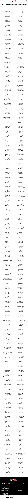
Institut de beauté (22, 483)
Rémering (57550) (7, 356)
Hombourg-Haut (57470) (20, 210)
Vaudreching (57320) (20, 435)
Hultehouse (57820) (7, 215)
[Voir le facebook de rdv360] (18, 491)
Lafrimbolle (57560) (20, 236)
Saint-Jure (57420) (7, 385)
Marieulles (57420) (20, 278)
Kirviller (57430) (7, 232)
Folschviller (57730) (20, 144)
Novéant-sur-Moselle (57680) (7, 321)
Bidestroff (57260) (7, 58)
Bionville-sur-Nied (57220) (7, 61)
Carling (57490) (21, 84)
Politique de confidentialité (5, 488)
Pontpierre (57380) (20, 342)
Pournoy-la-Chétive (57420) (20, 344)
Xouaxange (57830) (20, 468)
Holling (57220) (7, 209)
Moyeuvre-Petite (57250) (7, 307)
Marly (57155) (20, 279)
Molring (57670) (7, 293)
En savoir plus (12, 497)
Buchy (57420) (7, 80)
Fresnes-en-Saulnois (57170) (20, 153)
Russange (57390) (20, 376)
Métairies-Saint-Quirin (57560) (21, 287)
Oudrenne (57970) (20, 330)
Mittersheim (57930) (20, 292)
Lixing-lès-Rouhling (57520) (20, 256)
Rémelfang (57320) (20, 353)
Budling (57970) (7, 81)
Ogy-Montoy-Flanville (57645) (7, 301)
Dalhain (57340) (21, 109)
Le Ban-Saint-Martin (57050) (7, 39)
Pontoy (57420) (7, 342)
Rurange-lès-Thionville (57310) (7, 376)
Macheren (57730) (7, 269)
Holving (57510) (20, 209)
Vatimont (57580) (7, 435)
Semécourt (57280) (20, 402)
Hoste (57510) (7, 214)
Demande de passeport (5, 493)
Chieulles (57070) (20, 95)
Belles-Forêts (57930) (20, 61)
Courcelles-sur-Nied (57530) (20, 104)
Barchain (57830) (20, 39)
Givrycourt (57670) (7, 159)
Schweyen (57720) (20, 399)
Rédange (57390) (20, 352)
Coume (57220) (21, 103)
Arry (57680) (20, 26)
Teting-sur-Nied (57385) (20, 416)
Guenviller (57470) (20, 173)
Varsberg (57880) (7, 434)
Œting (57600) (7, 325)
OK (7, 497)
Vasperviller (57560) (20, 434)
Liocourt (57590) (20, 255)
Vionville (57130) (7, 449)
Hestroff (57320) (7, 205)
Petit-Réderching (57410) (20, 333)
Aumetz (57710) (7, 34)
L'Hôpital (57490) (20, 213)
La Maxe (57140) (20, 282)
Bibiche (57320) (7, 57)
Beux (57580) (20, 54)
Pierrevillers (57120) (20, 338)
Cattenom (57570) (7, 85)
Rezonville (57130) (7, 361)
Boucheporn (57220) (20, 66)
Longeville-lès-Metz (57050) (20, 259)
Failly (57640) (7, 132)
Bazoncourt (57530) (7, 43)
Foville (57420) (7, 149)
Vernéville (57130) (7, 440)
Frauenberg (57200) (20, 150)
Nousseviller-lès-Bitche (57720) (7, 320)
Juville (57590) (20, 224)
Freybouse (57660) (7, 154)
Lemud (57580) (7, 247)
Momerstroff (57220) (20, 293)
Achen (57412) (7, 12)
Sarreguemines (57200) (7, 394)
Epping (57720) (21, 126)
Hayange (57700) (7, 195)
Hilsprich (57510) (20, 206)
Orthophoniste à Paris (5, 494)
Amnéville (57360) (20, 20)
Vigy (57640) (7, 445)
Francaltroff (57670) (20, 149)
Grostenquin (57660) (7, 168)
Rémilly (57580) (7, 357)
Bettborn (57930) (20, 52)
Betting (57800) (21, 53)
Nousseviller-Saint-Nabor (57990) (20, 320)
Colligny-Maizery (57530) (20, 99)
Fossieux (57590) (20, 146)
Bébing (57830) (21, 43)
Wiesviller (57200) (7, 462)
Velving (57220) (7, 439)
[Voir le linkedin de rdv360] (23, 491)
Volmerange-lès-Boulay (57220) (20, 453)
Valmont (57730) (7, 430)
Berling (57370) (21, 48)
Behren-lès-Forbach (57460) (20, 44)
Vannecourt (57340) (7, 431)
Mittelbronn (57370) (7, 292)
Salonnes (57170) (7, 390)
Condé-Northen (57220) (20, 100)
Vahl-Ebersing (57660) (21, 426)
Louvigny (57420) (7, 265)
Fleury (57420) (7, 141)
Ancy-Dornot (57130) (20, 21)
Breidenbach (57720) (7, 75)
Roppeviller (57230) (7, 371)
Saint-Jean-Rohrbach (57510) (7, 384)
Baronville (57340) (7, 40)
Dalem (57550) (7, 109)
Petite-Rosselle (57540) (21, 334)
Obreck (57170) (21, 324)
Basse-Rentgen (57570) (7, 358)
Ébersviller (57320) (7, 121)
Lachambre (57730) (7, 236)
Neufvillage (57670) (20, 312)
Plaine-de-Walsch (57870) (7, 339)
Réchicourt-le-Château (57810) (7, 352)
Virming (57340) (20, 449)
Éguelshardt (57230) (7, 122)
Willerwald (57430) (20, 462)
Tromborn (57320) (7, 425)
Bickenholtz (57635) (20, 57)
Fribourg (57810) (7, 155)
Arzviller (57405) (7, 29)
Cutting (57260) (21, 107)
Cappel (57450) (7, 84)
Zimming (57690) (7, 472)
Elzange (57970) (20, 123)
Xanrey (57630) (21, 467)
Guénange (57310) (20, 172)
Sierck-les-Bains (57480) (20, 404)
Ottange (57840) (20, 329)
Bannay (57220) (21, 38)
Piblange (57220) (7, 338)
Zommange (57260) (20, 472)
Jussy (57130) (20, 223)
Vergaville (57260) (20, 439)
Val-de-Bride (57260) (7, 173)
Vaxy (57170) (20, 436)
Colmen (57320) (7, 100)
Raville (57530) (20, 351)
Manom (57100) (20, 275)
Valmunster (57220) (20, 430)
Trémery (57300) (7, 422)
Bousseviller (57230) (20, 71)
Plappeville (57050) (20, 339)
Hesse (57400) (20, 204)
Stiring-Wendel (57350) (21, 411)
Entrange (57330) (7, 126)
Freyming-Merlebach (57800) (20, 154)
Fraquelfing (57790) (7, 150)
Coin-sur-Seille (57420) (7, 99)
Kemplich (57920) (7, 228)
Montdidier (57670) (7, 298)
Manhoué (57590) (7, 275)
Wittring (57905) (20, 463)
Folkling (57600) (7, 144)
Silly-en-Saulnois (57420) (7, 407)
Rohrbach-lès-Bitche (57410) (20, 367)
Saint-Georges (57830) (7, 381)
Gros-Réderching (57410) (20, 167)
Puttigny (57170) (7, 348)
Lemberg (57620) (7, 246)
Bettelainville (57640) (7, 53)
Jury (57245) (7, 223)
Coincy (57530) (7, 98)
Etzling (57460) (7, 131)
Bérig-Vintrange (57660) (7, 48)
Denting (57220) (7, 113)
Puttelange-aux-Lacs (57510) (7, 347)
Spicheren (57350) (7, 411)
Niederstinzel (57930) (20, 315)
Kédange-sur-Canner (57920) (20, 227)
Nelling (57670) (21, 310)
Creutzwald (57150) (7, 107)
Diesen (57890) (20, 473)
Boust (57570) (7, 72)
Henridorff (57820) (20, 200)
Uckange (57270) (7, 426)
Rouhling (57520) (7, 374)
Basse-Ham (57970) (20, 182)
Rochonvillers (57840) (7, 366)
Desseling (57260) (20, 113)
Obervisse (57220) (7, 324)
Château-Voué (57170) (21, 90)
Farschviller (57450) (7, 135)
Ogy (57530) (20, 325)
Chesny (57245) (21, 94)
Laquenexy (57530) (20, 242)
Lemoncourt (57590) (20, 246)
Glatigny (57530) (20, 159)
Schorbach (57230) (20, 398)
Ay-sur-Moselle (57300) (7, 35)
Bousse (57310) (7, 71)
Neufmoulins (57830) (7, 312)
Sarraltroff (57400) (7, 393)
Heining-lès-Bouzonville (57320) (20, 196)
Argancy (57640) (20, 25)
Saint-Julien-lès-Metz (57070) (20, 384)
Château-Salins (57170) (7, 90)
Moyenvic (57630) (7, 306)
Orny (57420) (20, 328)
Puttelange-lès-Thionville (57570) (20, 347)
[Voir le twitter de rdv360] (21, 491)
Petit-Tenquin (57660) (7, 334)
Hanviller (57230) (7, 187)
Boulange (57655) (7, 67)
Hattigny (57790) (7, 192)
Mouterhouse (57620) (20, 305)
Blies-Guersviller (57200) (7, 66)
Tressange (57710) (20, 422)
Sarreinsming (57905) (20, 394)
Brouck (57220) (7, 77)
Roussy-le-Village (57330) (7, 375)
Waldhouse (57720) (7, 458)
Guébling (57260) (7, 172)
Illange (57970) (7, 218)
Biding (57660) (20, 58)
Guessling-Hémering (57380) (20, 176)
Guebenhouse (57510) (7, 169)
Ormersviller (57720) (7, 328)
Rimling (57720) (7, 365)
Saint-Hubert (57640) (20, 381)
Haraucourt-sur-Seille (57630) (21, 187)
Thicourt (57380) (20, 417)
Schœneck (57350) (7, 398)
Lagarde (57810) (7, 237)
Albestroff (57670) (20, 15)
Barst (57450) (20, 40)
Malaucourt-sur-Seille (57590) (7, 273)
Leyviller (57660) (7, 251)
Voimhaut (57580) (7, 453)
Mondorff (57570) (20, 296)
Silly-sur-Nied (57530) (20, 407)
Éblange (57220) (20, 121)
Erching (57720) (7, 127)
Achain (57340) (21, 11)
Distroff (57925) (21, 117)
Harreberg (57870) (7, 190)
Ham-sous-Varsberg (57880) (7, 183)
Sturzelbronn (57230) (7, 412)
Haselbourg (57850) (7, 191)
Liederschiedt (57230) (20, 252)
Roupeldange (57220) (20, 374)
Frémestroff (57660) (7, 153)
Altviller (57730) (20, 17)
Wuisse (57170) (7, 467)
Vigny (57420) (20, 444)
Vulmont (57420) (20, 457)
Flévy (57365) (20, 141)
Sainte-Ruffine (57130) (20, 389)
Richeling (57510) (20, 362)
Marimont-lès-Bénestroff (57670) (7, 279)
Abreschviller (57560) (7, 11)
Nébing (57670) (7, 310)
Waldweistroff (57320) (20, 458)
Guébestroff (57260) (20, 169)
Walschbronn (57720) (20, 459)
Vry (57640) (7, 457)
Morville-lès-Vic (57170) (20, 302)
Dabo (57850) (20, 108)
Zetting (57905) (7, 471)
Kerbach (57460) (20, 228)
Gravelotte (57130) (7, 164)
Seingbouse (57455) (7, 402)
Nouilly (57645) (21, 319)
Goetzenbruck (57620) (7, 160)
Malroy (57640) (7, 274)
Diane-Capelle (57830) (21, 114)
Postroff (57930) (20, 343)
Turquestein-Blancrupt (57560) (20, 425)
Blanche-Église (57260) (20, 63)
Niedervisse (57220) (7, 316)
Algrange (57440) (7, 16)
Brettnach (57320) (7, 76)
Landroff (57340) (20, 238)
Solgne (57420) (7, 408)
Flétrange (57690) (20, 140)
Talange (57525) (7, 413)
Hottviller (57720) (20, 214)
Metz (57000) (20, 288)
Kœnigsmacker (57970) (20, 233)
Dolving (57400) (7, 118)
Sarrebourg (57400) (20, 393)
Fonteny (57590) (7, 145)
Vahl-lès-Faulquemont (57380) (20, 427)
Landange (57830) (7, 238)
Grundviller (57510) (20, 168)
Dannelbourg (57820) (7, 112)
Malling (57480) (21, 273)
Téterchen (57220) (7, 416)
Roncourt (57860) (20, 370)
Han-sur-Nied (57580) (20, 186)
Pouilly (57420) (7, 344)
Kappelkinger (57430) (7, 227)
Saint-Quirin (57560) (7, 389)
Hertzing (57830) (7, 204)
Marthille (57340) (7, 282)
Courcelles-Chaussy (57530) (7, 104)
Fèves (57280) (20, 136)
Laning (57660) (7, 242)
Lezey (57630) (20, 251)
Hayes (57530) (20, 195)
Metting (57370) (7, 288)
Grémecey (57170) (20, 164)
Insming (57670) (20, 219)
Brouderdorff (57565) (20, 77)
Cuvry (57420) (7, 108)
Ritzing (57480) (20, 365)
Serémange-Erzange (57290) (7, 403)
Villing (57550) (7, 448)
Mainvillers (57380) (20, 269)
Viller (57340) (20, 445)
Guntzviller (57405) (20, 178)
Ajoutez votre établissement (6, 483)
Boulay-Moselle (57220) (20, 67)
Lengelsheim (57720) (20, 247)
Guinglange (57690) (7, 177)
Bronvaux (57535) (20, 76)
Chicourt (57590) (7, 95)
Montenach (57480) (20, 298)
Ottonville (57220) (7, 330)
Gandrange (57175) (20, 155)
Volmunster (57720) (20, 454)
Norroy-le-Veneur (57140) (7, 319)
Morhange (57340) (20, 301)
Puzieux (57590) (20, 348)
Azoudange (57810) (20, 35)
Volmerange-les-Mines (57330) (7, 454)
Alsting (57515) (20, 16)
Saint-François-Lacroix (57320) (20, 380)
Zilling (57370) (20, 471)
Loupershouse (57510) (7, 264)
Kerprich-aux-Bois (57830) (20, 229)
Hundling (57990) (20, 215)
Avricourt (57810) (20, 34)
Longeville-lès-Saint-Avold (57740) (7, 260)
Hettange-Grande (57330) (20, 205)
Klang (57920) (20, 232)
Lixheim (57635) (7, 256)
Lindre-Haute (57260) (7, 255)
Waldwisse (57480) (7, 459)
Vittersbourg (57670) (20, 450)
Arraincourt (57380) (7, 25)
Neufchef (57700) (7, 311)
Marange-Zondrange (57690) (7, 278)
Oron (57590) (7, 329)
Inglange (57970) (7, 219)
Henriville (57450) (7, 201)
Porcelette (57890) (7, 343)
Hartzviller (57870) (20, 190)
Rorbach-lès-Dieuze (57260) (20, 371)
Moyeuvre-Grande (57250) (20, 306)
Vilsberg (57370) (20, 448)
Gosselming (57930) (20, 163)
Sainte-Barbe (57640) (20, 379)
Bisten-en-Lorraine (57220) (7, 62)
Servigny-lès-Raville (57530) (20, 403)
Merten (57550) (7, 287)
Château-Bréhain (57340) (7, 89)
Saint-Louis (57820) (20, 385)
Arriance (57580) (7, 26)
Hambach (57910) (20, 183)
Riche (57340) (7, 362)
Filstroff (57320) (21, 137)
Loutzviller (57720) (20, 264)
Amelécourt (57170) (7, 20)
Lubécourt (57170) (20, 265)
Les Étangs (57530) (7, 130)
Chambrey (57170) (7, 86)
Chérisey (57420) (7, 94)
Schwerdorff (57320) (7, 399)
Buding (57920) (21, 80)
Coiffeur (21, 484)
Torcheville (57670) (7, 421)
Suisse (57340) (20, 412)
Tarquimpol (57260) (20, 413)
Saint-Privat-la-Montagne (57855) (20, 388)
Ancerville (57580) (7, 21)
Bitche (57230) (7, 63)
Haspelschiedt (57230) (21, 191)
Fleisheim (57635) (7, 140)
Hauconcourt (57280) (20, 192)
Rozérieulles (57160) (20, 375)
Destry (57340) (7, 114)
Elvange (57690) (7, 123)
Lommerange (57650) (7, 259)
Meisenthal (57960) (20, 284)
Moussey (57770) (7, 305)
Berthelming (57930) (20, 49)
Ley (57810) (20, 250)
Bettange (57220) (7, 52)
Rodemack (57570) (7, 367)
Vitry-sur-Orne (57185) (7, 450)
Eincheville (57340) (20, 122)
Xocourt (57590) (7, 468)
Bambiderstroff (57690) (7, 38)
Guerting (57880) (7, 176)
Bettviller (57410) (7, 54)
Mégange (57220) (7, 284)
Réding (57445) (7, 353)
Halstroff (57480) (7, 182)
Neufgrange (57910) (20, 311)
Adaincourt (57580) (20, 12)
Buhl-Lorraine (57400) (20, 81)
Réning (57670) (21, 357)
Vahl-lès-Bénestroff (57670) (7, 427)
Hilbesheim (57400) (7, 206)
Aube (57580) (7, 31)
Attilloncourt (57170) (20, 30)
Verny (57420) (20, 440)
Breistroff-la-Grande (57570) (20, 75)
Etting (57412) (20, 130)
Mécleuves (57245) (20, 283)
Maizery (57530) (20, 270)
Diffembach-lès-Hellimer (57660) (7, 117)
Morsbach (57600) (7, 302)
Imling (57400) (20, 218)
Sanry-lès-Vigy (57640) (20, 390)
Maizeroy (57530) (7, 270)
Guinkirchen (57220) (20, 177)
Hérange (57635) (20, 201)
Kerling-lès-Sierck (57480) (7, 229)
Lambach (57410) (20, 237)
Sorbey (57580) (21, 408)
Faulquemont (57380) (20, 135)
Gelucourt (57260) (7, 158)
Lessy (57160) (7, 250)
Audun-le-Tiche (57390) (20, 31)
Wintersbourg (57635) (7, 463)
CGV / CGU (3, 487)
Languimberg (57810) (20, 241)
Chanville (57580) (20, 86)
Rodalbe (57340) (20, 366)
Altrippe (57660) (7, 17)
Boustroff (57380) (20, 72)
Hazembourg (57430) (7, 196)
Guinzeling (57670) (7, 178)
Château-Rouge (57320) (20, 89)
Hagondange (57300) (7, 181)
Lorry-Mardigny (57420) (20, 261)
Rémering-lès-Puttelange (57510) (20, 356)
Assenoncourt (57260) (7, 30)
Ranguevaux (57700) (7, 351)
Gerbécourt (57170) (20, 158)
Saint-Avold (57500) (7, 379)
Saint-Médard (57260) (7, 388)
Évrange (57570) (20, 131)
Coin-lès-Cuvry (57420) (20, 98)
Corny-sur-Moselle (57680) (7, 103)
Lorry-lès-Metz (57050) (7, 261)
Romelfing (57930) (7, 370)
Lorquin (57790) (20, 260)
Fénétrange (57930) (7, 136)
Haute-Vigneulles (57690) (7, 444)
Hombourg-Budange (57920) (7, 210)
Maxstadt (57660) (7, 283)
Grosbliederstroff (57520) (7, 167)
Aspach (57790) (20, 29)
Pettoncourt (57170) (7, 335)
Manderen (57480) (20, 274)
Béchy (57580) (7, 44)
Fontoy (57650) (21, 145)
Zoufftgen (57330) (7, 473)
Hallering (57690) (20, 181)
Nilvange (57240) (20, 316)
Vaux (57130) (7, 436)
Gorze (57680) (7, 163)
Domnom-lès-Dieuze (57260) (20, 118)
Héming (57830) (7, 200)
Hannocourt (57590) (7, 186)
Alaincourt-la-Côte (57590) (7, 15)
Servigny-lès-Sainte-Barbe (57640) (7, 404)
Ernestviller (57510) (20, 127)
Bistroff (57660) (21, 62)
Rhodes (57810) (21, 361)
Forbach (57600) (7, 146)
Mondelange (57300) (7, 296)
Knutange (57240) (7, 233)
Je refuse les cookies (19, 497)
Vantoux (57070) (20, 431)
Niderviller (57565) (7, 315)
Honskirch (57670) (7, 213)
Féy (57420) (7, 137)
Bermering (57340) (7, 49)
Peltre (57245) (7, 333)
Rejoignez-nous (4, 484)
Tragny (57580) (21, 421)
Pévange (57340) (20, 335)
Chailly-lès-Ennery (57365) (20, 85)
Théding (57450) (7, 417)
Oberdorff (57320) (20, 321)
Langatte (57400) (7, 241)
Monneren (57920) (7, 297)
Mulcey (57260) (20, 307)
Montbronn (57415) (20, 297)
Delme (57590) (20, 112)
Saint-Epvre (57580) (7, 380)
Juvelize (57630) (7, 224)
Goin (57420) (20, 160)
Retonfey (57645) (20, 358)
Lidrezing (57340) (7, 252)
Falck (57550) (20, 132)
